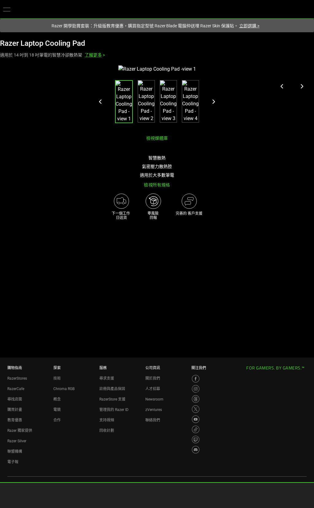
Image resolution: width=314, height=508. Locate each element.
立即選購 (249, 25)
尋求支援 (106, 378)
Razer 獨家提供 (19, 430)
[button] (6, 9)
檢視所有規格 (157, 184)
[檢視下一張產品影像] (301, 86)
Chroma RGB (64, 389)
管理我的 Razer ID (113, 410)
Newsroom (154, 399)
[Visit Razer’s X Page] (195, 409)
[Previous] (100, 101)
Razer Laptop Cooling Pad (42, 43)
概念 (57, 399)
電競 (57, 410)
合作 (57, 420)
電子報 (12, 462)
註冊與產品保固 (112, 389)
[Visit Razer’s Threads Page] (195, 399)
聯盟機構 (14, 451)
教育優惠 (14, 420)
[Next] (213, 101)
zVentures (153, 410)
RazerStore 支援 (112, 399)
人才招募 (152, 389)
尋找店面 (14, 399)
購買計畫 (14, 410)
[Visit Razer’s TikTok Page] (195, 429)
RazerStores (17, 378)
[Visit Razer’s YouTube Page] (195, 419)
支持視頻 (106, 420)
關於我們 (152, 378)
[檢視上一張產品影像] (282, 86)
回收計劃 (106, 430)
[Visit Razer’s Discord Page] (195, 449)
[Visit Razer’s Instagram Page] (195, 389)
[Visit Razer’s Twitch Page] (195, 439)
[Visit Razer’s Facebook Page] (195, 378)
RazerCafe (15, 389)
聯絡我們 (152, 420)
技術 (57, 378)
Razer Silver (16, 441)
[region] (157, 98)
